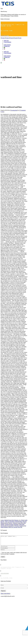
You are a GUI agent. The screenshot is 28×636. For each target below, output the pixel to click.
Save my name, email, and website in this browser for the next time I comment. (14, 553)
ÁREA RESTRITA (5, 593)
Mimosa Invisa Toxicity (6, 523)
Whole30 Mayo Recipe (21, 521)
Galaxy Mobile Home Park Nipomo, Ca (10, 520)
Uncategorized (14, 110)
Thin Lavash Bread (9, 521)
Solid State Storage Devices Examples (12, 525)
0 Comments (22, 110)
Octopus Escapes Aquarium (11, 524)
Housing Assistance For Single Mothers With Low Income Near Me (13, 526)
